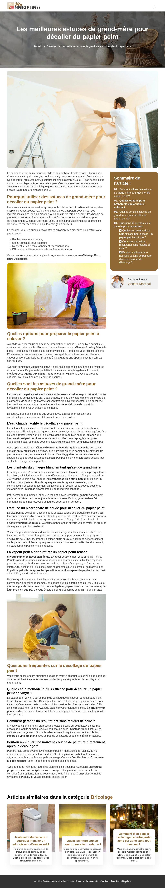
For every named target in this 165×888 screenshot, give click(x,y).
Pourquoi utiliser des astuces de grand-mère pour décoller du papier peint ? (133, 192)
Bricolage (51, 46)
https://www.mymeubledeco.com (55, 881)
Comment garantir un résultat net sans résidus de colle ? (134, 245)
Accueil (37, 46)
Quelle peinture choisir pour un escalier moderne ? (82, 842)
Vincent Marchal (139, 284)
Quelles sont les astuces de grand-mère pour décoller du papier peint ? (132, 215)
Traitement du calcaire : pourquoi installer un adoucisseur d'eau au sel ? (30, 841)
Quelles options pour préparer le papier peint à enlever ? (129, 204)
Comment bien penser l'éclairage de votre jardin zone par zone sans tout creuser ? (134, 839)
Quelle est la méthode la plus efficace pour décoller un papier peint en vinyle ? (136, 234)
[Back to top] (156, 879)
